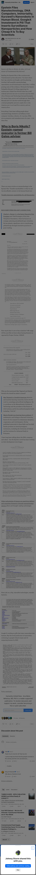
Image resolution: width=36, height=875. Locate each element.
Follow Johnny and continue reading (18, 866)
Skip (18, 870)
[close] (33, 848)
